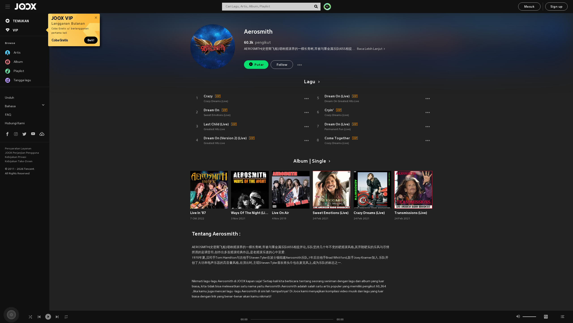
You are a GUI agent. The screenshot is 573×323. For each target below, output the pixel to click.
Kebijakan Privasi (15, 157)
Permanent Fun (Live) (338, 129)
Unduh (9, 98)
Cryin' (329, 110)
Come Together (337, 138)
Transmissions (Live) (410, 213)
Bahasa (10, 106)
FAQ (8, 115)
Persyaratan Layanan (18, 148)
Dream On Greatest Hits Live (342, 101)
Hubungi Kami (15, 123)
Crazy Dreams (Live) (216, 101)
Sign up (556, 7)
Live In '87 (198, 213)
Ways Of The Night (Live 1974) (250, 213)
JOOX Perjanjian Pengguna (22, 153)
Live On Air (280, 213)
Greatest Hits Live (214, 129)
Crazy (208, 96)
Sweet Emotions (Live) (217, 115)
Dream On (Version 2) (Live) (225, 138)
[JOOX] (25, 6)
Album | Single (309, 161)
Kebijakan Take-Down (18, 161)
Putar (259, 65)
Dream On (211, 110)
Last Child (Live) (216, 124)
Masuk (529, 7)
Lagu (309, 82)
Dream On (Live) (337, 96)
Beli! (91, 40)
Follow (282, 65)
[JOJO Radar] (327, 6)
